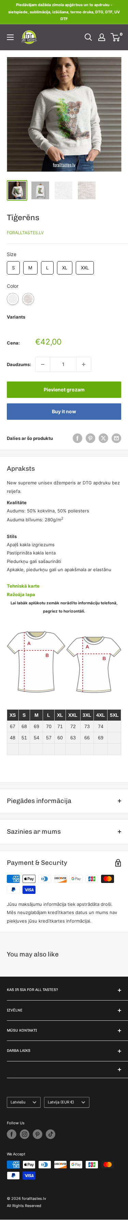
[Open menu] (10, 37)
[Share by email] (116, 438)
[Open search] (88, 37)
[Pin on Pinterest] (90, 438)
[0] (115, 37)
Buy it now (64, 411)
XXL (85, 265)
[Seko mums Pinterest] (37, 1134)
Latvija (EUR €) (61, 1102)
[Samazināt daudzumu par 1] (42, 364)
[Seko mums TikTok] (50, 1134)
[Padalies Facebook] (77, 438)
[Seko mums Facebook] (11, 1134)
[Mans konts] (101, 37)
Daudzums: (19, 364)
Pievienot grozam (64, 389)
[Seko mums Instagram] (24, 1134)
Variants (16, 317)
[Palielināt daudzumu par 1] (83, 364)
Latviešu (18, 1102)
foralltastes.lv (25, 232)
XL (65, 265)
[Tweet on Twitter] (103, 438)
